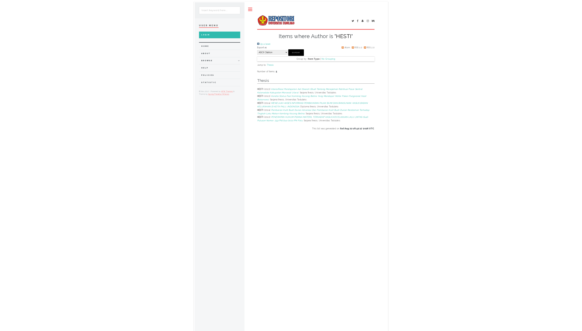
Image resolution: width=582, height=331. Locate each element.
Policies (207, 75)
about (206, 53)
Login (205, 35)
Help (204, 68)
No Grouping (328, 59)
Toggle (250, 9)
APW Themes (227, 91)
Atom (347, 47)
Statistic (208, 82)
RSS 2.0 (370, 47)
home (205, 46)
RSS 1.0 (358, 47)
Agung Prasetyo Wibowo (218, 94)
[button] (296, 52)
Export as (262, 47)
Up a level (265, 44)
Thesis (270, 65)
